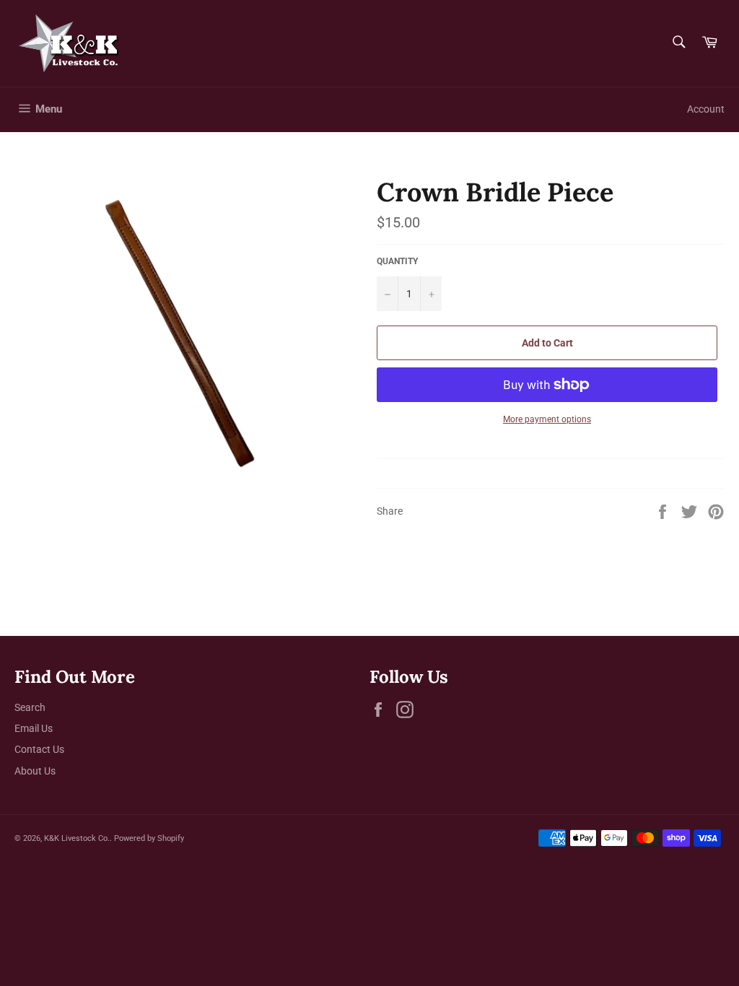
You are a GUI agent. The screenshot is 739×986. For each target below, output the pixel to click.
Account (706, 109)
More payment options (547, 419)
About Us (35, 771)
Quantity (397, 261)
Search (29, 707)
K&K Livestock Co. (77, 838)
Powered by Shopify (149, 838)
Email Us (33, 728)
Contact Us (39, 749)
